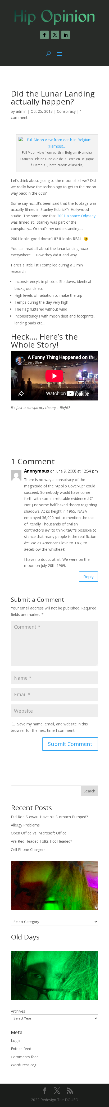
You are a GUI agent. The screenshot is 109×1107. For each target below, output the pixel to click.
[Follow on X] (55, 35)
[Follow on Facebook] (44, 35)
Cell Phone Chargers (28, 849)
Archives (18, 1011)
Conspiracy (66, 111)
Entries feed (21, 1048)
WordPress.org (23, 1064)
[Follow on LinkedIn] (65, 35)
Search (89, 790)
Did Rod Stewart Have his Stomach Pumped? (49, 816)
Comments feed (25, 1056)
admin (21, 111)
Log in (16, 1040)
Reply (88, 576)
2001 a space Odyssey (76, 215)
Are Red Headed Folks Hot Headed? (41, 841)
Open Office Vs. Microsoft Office (38, 833)
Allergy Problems (25, 825)
